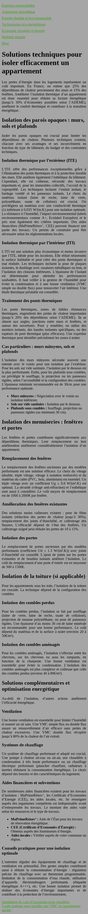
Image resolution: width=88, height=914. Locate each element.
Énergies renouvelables (18, 5)
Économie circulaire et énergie (23, 31)
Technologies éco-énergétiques (24, 24)
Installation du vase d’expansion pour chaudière (35, 902)
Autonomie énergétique (18, 12)
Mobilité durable (13, 37)
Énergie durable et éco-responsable (26, 18)
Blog (5, 43)
